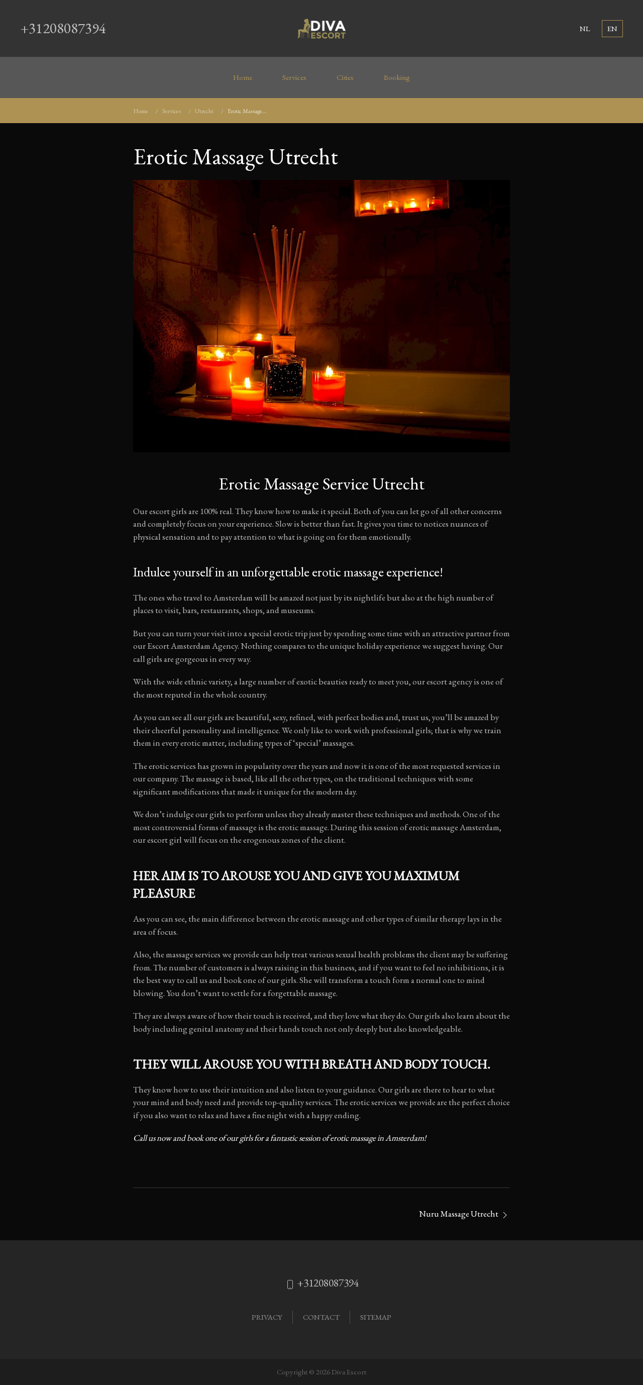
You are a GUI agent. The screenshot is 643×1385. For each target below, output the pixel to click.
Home (242, 77)
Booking (397, 77)
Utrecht (204, 111)
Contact (321, 1317)
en (612, 28)
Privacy (267, 1317)
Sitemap (375, 1317)
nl (585, 28)
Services (294, 77)
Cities (345, 77)
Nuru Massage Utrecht (459, 1213)
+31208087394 (63, 28)
